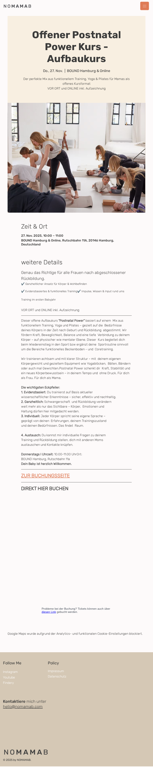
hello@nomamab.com (23, 706)
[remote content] (76, 555)
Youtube (9, 677)
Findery (8, 683)
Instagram (10, 672)
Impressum (56, 671)
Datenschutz (57, 676)
